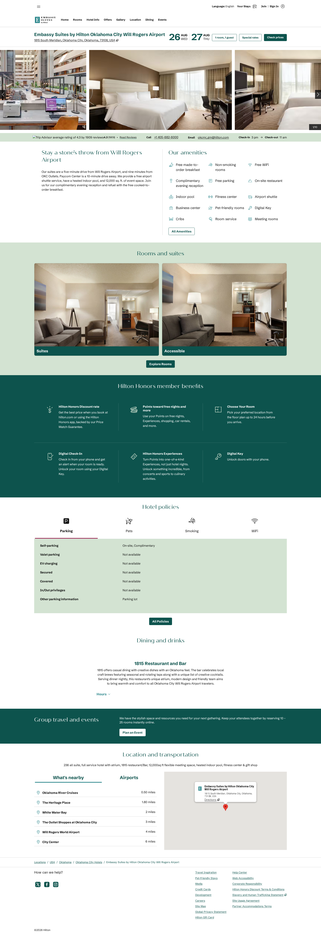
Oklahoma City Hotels (89, 862)
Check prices (277, 37)
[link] (166, 137)
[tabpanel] (160, 576)
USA (52, 862)
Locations (40, 862)
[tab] (66, 527)
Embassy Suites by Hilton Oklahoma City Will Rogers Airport (142, 862)
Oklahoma (65, 862)
